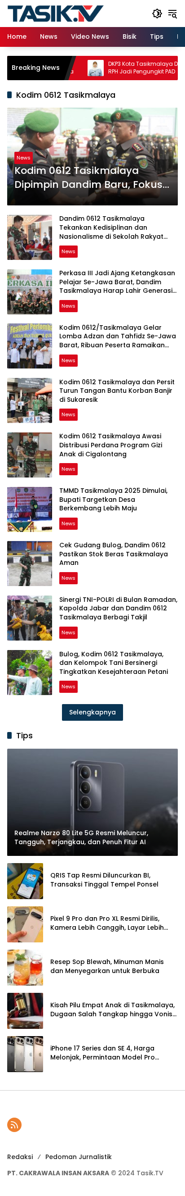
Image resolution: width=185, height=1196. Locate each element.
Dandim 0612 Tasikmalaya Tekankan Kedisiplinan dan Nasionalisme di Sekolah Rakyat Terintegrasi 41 (111, 232)
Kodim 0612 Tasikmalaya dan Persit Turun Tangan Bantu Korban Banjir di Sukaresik (117, 390)
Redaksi (20, 1156)
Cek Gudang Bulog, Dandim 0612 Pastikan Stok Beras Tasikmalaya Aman (113, 554)
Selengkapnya (92, 712)
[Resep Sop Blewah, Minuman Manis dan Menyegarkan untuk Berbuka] (25, 968)
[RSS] (14, 1125)
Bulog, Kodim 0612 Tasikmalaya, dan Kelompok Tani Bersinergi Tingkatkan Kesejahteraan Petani (113, 663)
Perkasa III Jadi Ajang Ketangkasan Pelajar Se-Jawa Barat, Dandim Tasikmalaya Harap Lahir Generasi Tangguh (117, 286)
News (24, 157)
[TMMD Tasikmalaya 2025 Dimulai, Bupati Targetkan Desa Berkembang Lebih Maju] (29, 509)
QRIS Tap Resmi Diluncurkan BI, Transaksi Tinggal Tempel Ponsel (104, 880)
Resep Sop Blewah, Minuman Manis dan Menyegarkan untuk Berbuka (107, 966)
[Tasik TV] (75, 13)
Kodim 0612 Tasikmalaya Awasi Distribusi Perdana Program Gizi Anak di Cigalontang (110, 445)
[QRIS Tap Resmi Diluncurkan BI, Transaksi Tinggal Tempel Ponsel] (25, 881)
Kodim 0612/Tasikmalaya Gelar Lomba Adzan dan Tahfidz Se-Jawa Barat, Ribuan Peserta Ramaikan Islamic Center (117, 341)
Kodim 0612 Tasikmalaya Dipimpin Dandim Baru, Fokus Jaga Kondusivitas (88, 178)
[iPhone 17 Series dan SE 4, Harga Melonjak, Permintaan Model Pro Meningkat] (25, 1054)
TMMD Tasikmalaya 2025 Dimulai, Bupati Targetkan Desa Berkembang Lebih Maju (113, 499)
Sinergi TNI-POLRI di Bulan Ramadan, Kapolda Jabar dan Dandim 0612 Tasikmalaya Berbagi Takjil (118, 608)
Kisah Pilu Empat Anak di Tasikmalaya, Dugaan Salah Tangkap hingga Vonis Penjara (112, 1010)
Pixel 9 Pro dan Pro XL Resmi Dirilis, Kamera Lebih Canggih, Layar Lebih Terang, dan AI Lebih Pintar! (107, 923)
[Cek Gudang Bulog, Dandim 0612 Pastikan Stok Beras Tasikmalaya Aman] (29, 563)
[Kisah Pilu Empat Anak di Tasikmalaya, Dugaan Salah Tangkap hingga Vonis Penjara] (25, 1011)
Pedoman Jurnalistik (78, 1156)
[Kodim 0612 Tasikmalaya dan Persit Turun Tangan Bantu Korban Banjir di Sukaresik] (29, 400)
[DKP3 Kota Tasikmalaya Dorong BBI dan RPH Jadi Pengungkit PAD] (75, 68)
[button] (157, 13)
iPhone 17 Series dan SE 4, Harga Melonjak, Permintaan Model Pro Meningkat (102, 1053)
